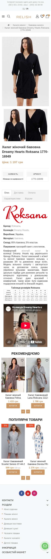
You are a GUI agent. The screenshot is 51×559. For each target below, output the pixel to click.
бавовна (18, 238)
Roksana (16, 226)
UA (27, 9)
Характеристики (12, 198)
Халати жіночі (19, 25)
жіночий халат (31, 251)
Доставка (18, 193)
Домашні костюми (13, 524)
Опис (6, 193)
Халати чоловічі (12, 538)
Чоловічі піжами (12, 533)
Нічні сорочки (10, 509)
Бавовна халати (36, 25)
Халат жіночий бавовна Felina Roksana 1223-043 (13, 398)
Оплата (31, 193)
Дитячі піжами (11, 543)
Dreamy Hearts (21, 230)
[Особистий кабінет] (37, 16)
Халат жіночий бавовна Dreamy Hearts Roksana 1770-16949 (26, 29)
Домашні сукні (11, 528)
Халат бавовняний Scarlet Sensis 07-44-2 (13, 462)
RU (24, 9)
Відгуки (28, 198)
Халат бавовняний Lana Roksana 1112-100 (38, 398)
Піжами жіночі (11, 514)
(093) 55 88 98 (36, 5)
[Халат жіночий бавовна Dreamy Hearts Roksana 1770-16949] (25, 71)
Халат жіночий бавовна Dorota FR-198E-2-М (38, 464)
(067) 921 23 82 (15, 5)
